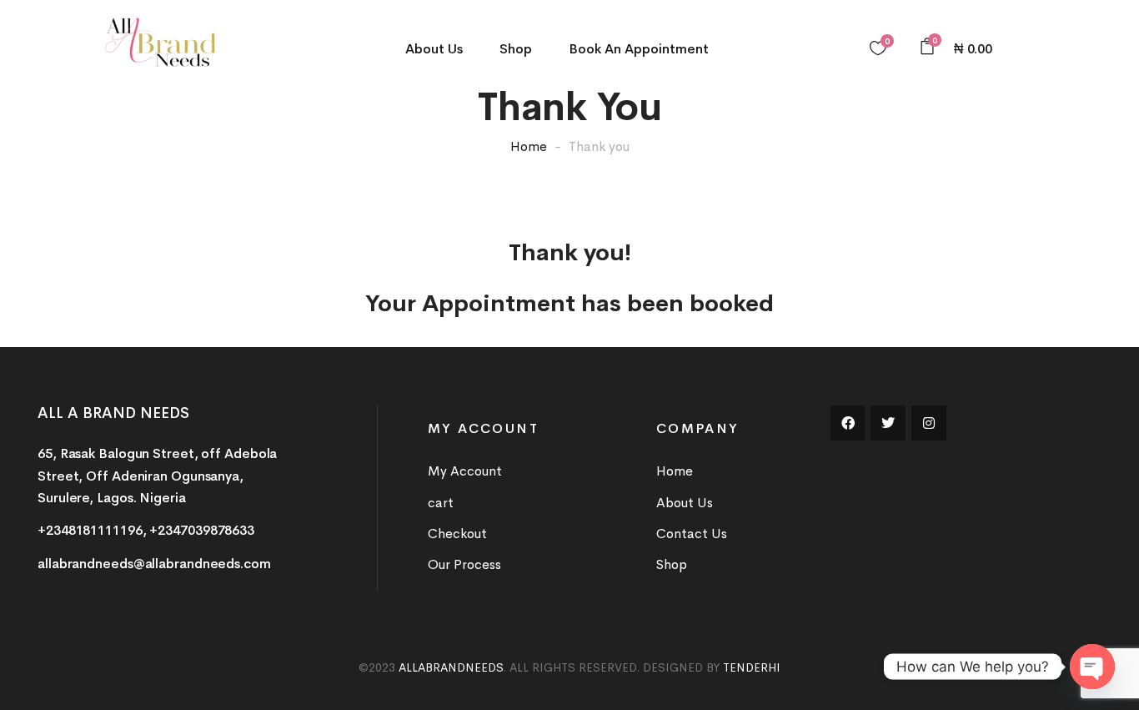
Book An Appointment (639, 49)
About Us (434, 49)
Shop (515, 49)
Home (528, 146)
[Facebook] (848, 423)
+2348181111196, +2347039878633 (146, 530)
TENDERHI (751, 667)
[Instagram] (928, 423)
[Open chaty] (1092, 666)
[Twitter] (888, 423)
